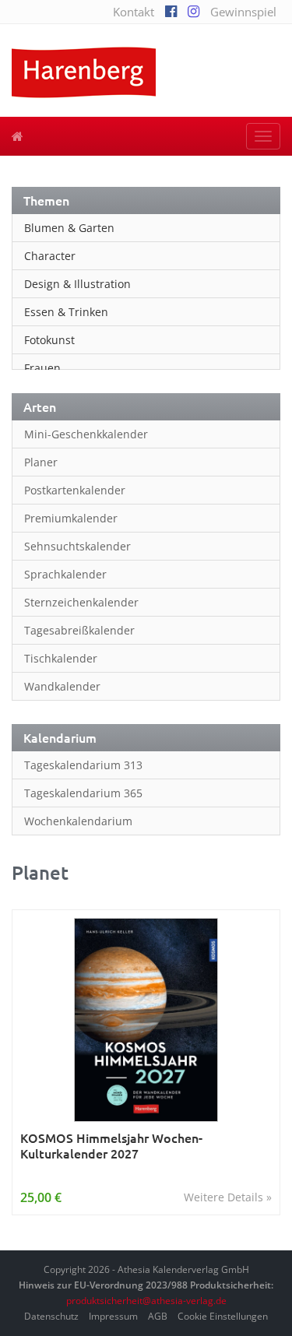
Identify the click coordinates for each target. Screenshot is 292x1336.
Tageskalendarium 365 (83, 793)
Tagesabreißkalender (79, 630)
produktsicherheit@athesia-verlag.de (146, 1300)
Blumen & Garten (69, 227)
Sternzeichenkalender (81, 602)
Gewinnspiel (243, 11)
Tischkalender (60, 658)
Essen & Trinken (66, 311)
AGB (157, 1316)
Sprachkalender (65, 574)
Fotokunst (49, 339)
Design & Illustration (77, 283)
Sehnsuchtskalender (77, 546)
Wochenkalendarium (78, 821)
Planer (41, 462)
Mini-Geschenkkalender (86, 434)
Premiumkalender (71, 518)
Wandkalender (62, 686)
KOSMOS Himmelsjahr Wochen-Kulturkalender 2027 (111, 1146)
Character (50, 255)
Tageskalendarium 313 (83, 765)
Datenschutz (51, 1316)
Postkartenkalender (74, 490)
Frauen (42, 367)
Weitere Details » (228, 1197)
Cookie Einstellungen (223, 1316)
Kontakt (133, 11)
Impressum (113, 1316)
